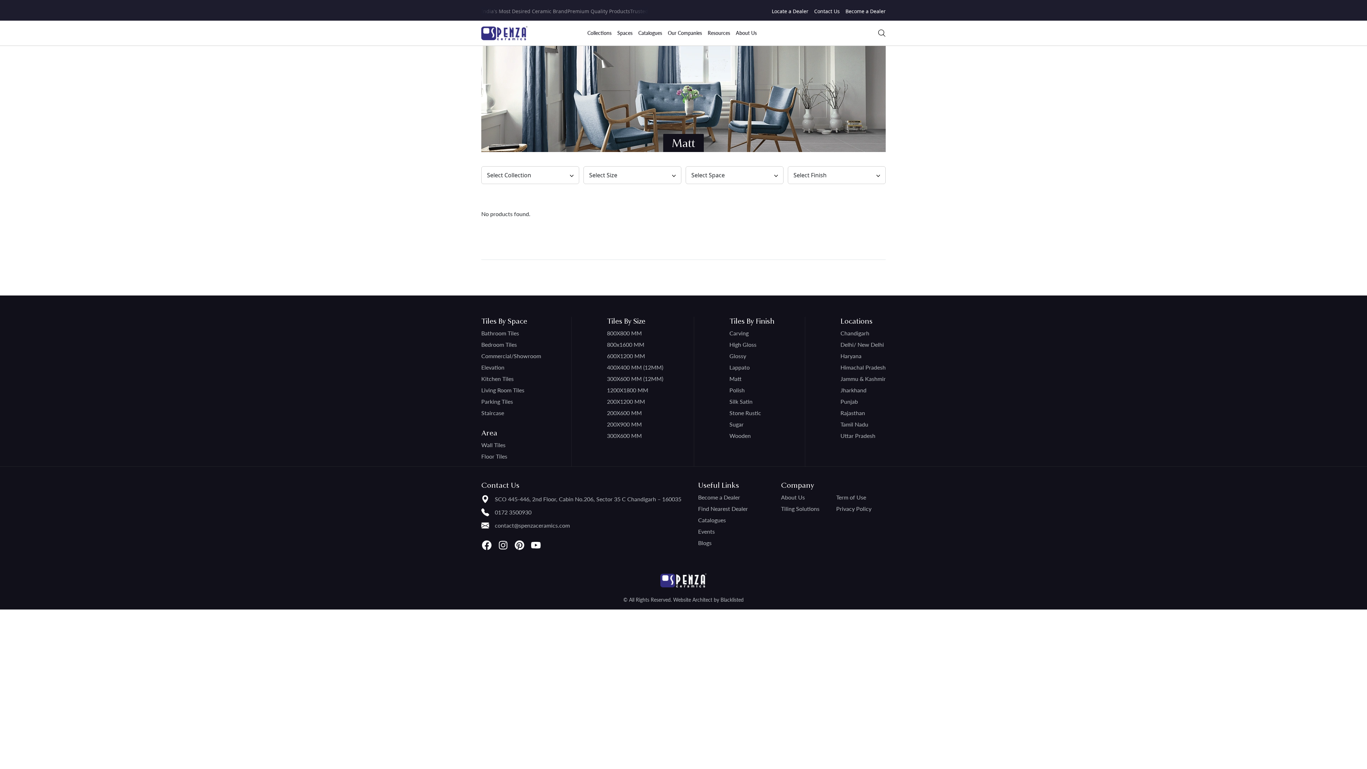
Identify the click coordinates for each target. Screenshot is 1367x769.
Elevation (492, 367)
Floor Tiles (494, 456)
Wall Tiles (493, 445)
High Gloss (742, 344)
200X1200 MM (626, 401)
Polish (737, 390)
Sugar (736, 424)
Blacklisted (732, 599)
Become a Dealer (865, 11)
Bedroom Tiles (499, 344)
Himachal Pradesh (863, 367)
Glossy (737, 356)
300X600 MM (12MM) (635, 378)
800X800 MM (624, 333)
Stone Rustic (745, 413)
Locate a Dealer (790, 11)
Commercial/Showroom (511, 356)
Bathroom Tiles (500, 333)
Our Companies (685, 33)
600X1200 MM (626, 356)
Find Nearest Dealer (723, 508)
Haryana (850, 356)
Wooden (740, 435)
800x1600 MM (625, 344)
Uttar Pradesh (857, 435)
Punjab (849, 401)
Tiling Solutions (800, 508)
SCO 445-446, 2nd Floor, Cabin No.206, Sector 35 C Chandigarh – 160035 (588, 499)
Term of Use (851, 497)
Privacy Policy (853, 508)
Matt (735, 378)
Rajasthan (852, 413)
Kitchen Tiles (497, 378)
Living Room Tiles (502, 390)
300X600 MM (624, 435)
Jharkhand (853, 390)
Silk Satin (741, 401)
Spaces (625, 33)
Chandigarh (854, 333)
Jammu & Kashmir (863, 378)
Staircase (492, 413)
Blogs (705, 542)
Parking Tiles (497, 401)
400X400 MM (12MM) (635, 367)
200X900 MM (624, 424)
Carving (739, 333)
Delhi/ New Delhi (862, 344)
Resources (719, 33)
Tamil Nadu (854, 424)
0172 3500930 (513, 512)
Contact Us (827, 11)
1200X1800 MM (627, 390)
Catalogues (650, 33)
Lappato (739, 367)
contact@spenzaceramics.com (532, 525)
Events (706, 531)
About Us (746, 33)
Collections (599, 33)
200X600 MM (624, 413)
